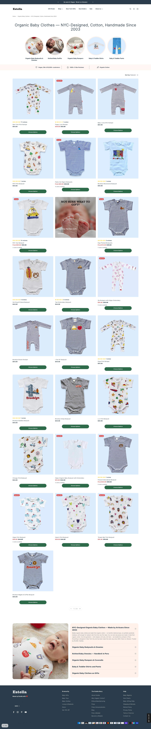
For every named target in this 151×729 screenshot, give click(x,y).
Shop (59, 9)
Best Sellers (83, 9)
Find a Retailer (96, 713)
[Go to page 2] (80, 609)
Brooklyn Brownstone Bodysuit (107, 183)
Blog (93, 710)
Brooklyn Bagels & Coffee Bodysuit (23, 594)
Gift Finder (51, 9)
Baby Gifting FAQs (128, 701)
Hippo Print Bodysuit (19, 537)
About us (98, 9)
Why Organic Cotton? (98, 698)
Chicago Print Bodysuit (20, 478)
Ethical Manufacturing (98, 701)
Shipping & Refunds (129, 704)
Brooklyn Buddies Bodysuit (21, 420)
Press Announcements (98, 707)
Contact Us (126, 716)
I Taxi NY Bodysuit (61, 359)
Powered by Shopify (27, 723)
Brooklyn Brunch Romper (20, 359)
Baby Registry (127, 695)
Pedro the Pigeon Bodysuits (63, 182)
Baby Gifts (65, 695)
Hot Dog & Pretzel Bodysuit (21, 302)
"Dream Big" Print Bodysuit (106, 537)
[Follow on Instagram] (18, 712)
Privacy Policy (127, 710)
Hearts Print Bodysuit (61, 537)
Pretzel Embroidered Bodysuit (107, 480)
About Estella (96, 695)
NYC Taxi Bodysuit (18, 243)
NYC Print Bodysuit (18, 183)
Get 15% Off (66, 710)
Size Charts (126, 698)
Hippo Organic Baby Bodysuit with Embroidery (69, 478)
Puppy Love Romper (61, 124)
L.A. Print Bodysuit (103, 419)
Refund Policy (127, 707)
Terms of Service (128, 713)
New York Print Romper (20, 124)
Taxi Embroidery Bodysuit (63, 302)
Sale (91, 9)
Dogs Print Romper (103, 361)
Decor (64, 707)
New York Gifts (71, 9)
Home (14, 16)
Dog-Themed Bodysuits (105, 243)
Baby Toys (65, 698)
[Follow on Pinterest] (22, 712)
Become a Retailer (97, 716)
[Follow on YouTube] (26, 712)
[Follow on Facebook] (14, 712)
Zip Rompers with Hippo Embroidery (109, 300)
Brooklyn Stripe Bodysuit (63, 419)
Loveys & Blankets (67, 704)
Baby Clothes (66, 701)
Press (93, 704)
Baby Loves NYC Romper (105, 123)
